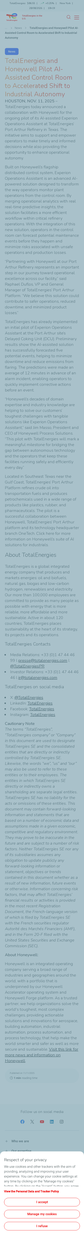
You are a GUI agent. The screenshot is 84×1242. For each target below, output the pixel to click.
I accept (42, 1202)
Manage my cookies (42, 1214)
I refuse (42, 1226)
